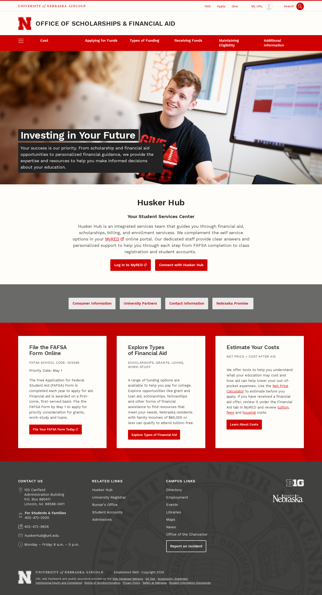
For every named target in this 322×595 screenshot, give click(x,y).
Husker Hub (102, 490)
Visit (207, 6)
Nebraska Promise (232, 303)
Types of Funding (144, 40)
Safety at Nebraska (155, 582)
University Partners (140, 303)
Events (172, 505)
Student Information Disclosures (190, 582)
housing (249, 412)
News (171, 527)
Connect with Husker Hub (181, 265)
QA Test (150, 578)
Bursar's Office (105, 505)
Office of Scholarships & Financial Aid (105, 23)
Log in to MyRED (128, 265)
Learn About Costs (244, 424)
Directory (174, 490)
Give (235, 6)
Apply (221, 6)
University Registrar (109, 497)
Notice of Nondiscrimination (102, 582)
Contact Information (186, 303)
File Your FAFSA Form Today (54, 429)
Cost (44, 40)
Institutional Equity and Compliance (59, 582)
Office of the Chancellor (186, 534)
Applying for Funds (101, 40)
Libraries (173, 512)
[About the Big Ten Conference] (295, 483)
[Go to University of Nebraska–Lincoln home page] (25, 23)
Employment (177, 497)
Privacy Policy (131, 582)
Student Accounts (107, 512)
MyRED (112, 238)
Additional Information (274, 42)
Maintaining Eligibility (229, 42)
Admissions (102, 519)
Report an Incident (186, 546)
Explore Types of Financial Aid (154, 435)
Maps (170, 519)
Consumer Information (92, 303)
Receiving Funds (188, 40)
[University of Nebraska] (288, 498)
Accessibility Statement (173, 578)
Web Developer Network (127, 578)
